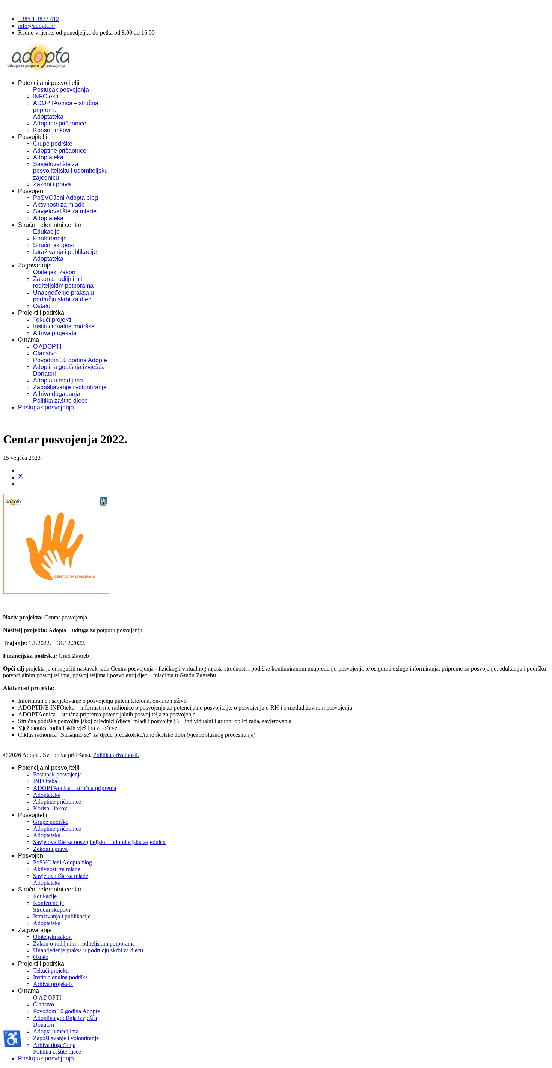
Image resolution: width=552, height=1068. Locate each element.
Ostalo (41, 306)
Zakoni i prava (52, 184)
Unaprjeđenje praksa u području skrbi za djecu (64, 295)
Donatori (44, 373)
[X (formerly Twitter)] (20, 477)
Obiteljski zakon (54, 272)
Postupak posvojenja (61, 89)
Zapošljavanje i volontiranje (70, 387)
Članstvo (45, 353)
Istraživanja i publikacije (65, 252)
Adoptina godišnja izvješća (69, 367)
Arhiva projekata (55, 333)
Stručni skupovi (53, 245)
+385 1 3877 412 (38, 19)
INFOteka (46, 96)
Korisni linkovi (52, 130)
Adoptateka (48, 116)
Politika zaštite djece (60, 400)
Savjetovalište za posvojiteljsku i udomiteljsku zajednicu (70, 171)
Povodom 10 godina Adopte (70, 360)
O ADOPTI (47, 346)
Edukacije (46, 231)
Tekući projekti (52, 319)
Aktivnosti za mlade (59, 204)
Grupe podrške (52, 143)
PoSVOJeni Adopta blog (65, 198)
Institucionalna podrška (64, 326)
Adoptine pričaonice (59, 123)
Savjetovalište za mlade (65, 211)
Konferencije (50, 238)
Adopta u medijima (58, 380)
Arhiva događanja (56, 394)
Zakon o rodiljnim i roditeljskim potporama (63, 282)
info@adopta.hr (36, 26)
